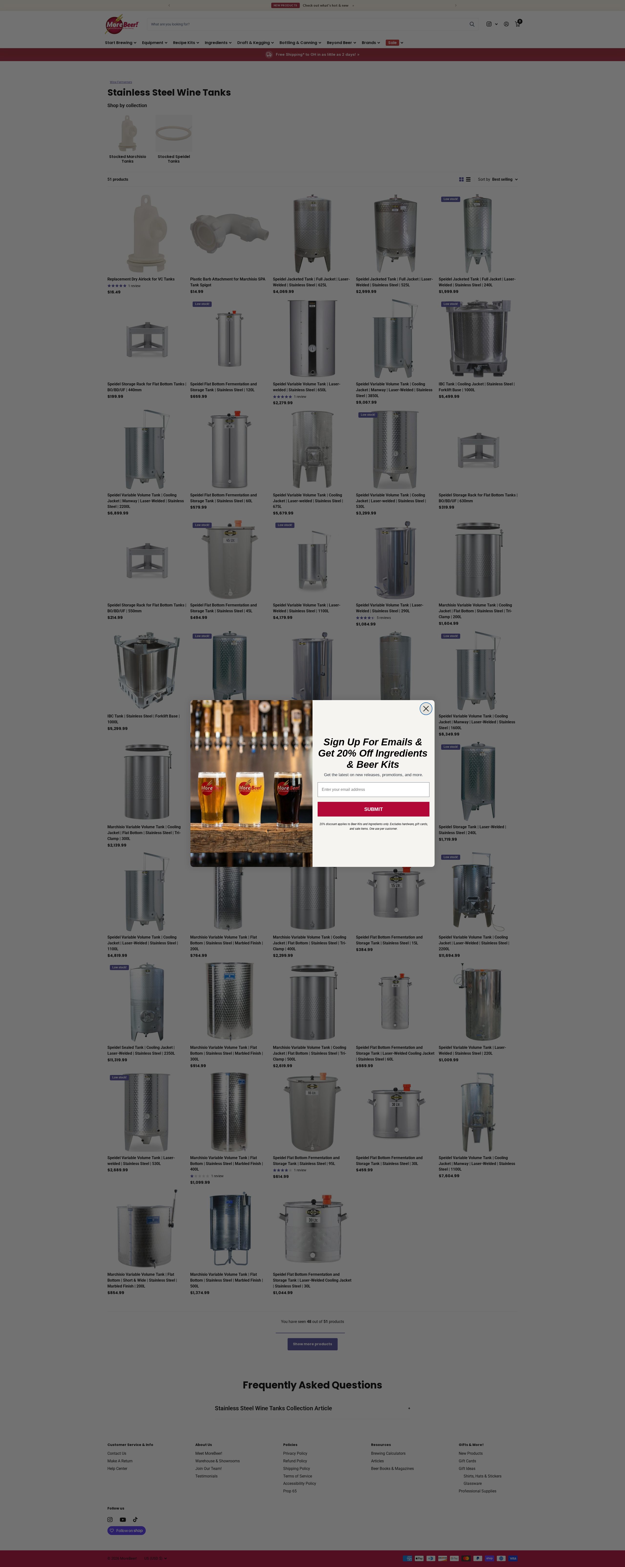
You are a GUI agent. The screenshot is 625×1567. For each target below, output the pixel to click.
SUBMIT (373, 809)
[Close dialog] (426, 709)
